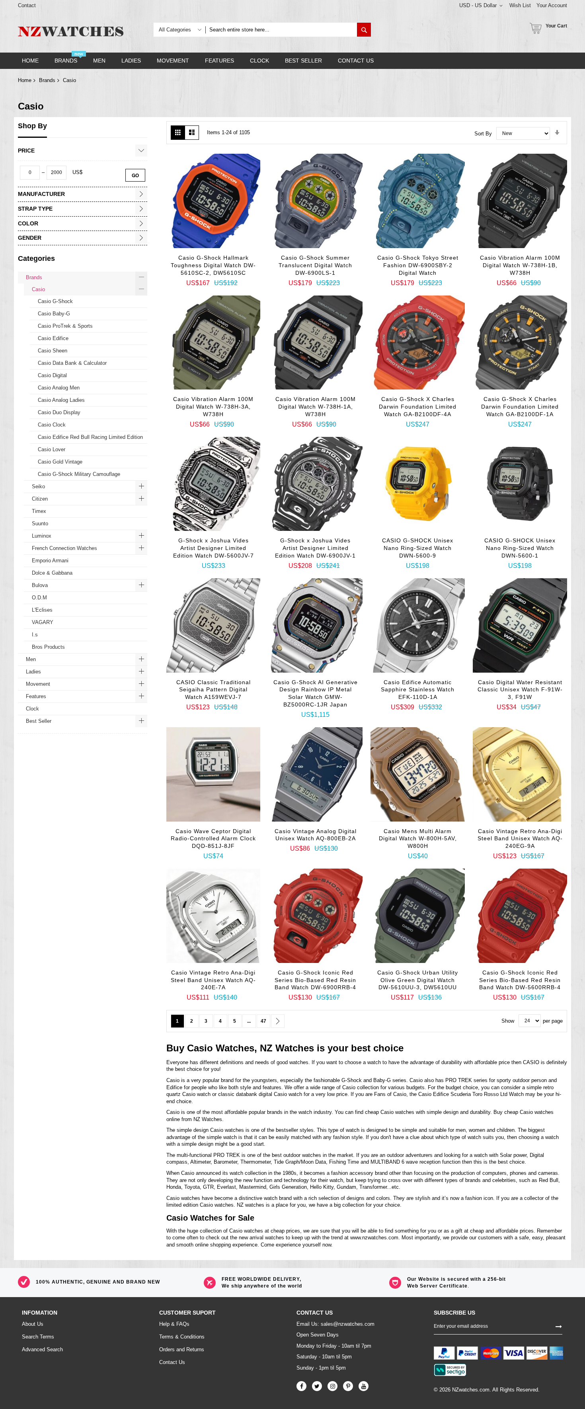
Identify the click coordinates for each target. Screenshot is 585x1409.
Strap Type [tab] (35, 208)
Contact (27, 5)
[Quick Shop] (203, 258)
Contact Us (172, 1362)
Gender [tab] (29, 238)
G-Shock (351, 1080)
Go (135, 175)
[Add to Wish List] (223, 260)
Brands (47, 80)
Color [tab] (28, 223)
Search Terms (38, 1337)
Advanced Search (42, 1349)
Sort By (483, 133)
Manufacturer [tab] (41, 194)
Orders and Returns (181, 1349)
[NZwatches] (70, 31)
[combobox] (281, 30)
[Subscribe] (558, 1326)
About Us (32, 1324)
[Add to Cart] (183, 244)
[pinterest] (348, 1386)
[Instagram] (332, 1386)
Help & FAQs (174, 1324)
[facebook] (301, 1386)
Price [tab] (26, 150)
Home (24, 80)
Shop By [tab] (32, 126)
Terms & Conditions (182, 1337)
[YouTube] (364, 1386)
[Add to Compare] (243, 262)
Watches (235, 1048)
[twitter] (317, 1386)
